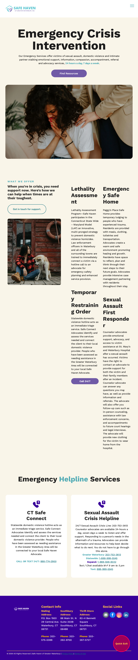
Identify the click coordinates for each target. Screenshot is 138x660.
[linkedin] (126, 615)
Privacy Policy (68, 654)
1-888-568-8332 (107, 561)
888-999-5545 (105, 569)
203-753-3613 (113, 554)
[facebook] (112, 615)
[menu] (132, 5)
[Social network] (106, 615)
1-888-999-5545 (108, 558)
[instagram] (119, 615)
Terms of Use (80, 654)
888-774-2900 (48, 561)
